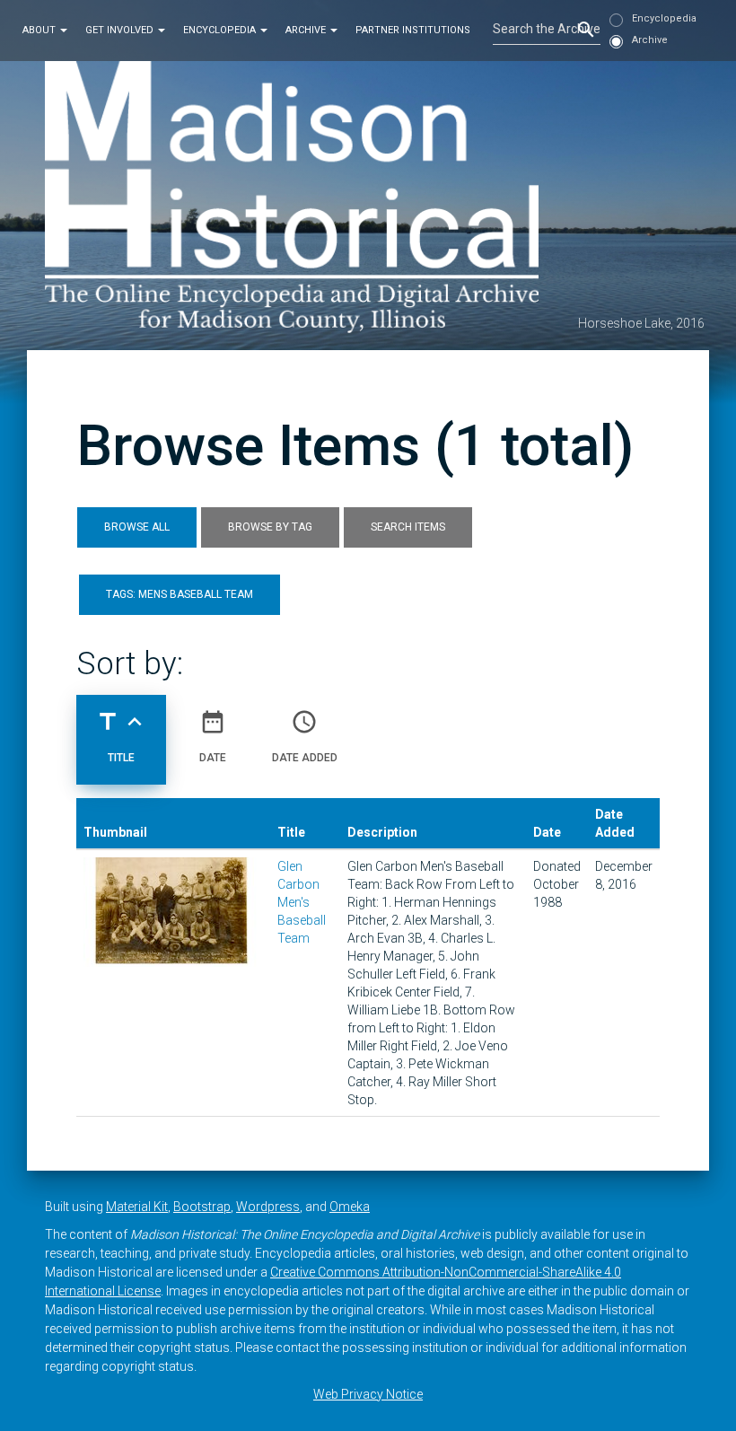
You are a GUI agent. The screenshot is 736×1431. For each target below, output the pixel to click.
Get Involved (120, 30)
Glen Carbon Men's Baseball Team (301, 902)
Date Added (304, 735)
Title (121, 735)
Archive (307, 30)
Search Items (408, 527)
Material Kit (137, 1206)
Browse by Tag (270, 527)
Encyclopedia (220, 30)
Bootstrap (202, 1206)
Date (212, 735)
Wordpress (268, 1206)
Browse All (137, 527)
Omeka (349, 1206)
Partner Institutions (412, 30)
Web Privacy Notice (368, 1394)
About (40, 30)
